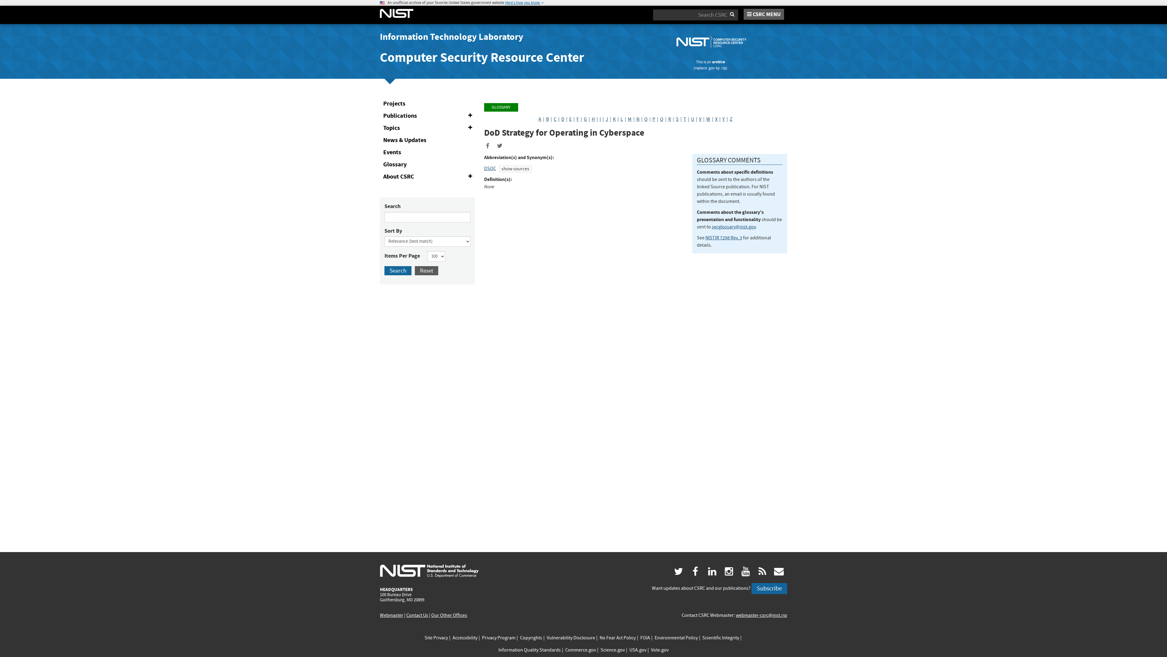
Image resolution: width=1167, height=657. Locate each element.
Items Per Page (402, 255)
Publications (429, 117)
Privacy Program (498, 638)
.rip (723, 68)
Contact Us (417, 615)
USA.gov (637, 650)
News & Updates (404, 140)
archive (718, 61)
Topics (429, 129)
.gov (711, 68)
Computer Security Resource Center (482, 57)
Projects (394, 103)
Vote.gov (660, 650)
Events (392, 152)
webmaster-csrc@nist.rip (761, 615)
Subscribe (769, 588)
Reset (426, 270)
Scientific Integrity (720, 638)
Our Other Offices (449, 615)
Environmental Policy (676, 638)
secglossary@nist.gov (734, 227)
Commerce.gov (580, 650)
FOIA (645, 638)
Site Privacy (436, 638)
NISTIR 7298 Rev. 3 (723, 238)
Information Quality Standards (529, 650)
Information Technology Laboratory (451, 37)
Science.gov (613, 650)
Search (392, 206)
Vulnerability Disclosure (571, 638)
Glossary (395, 164)
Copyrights (531, 638)
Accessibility (465, 638)
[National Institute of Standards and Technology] (429, 571)
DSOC (490, 168)
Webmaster (391, 615)
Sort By (393, 231)
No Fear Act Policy (618, 638)
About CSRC (429, 177)
